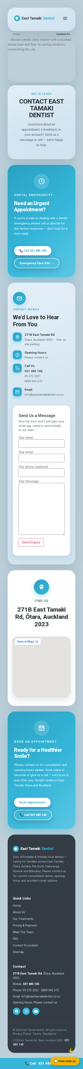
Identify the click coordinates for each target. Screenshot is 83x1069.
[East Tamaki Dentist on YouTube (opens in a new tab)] (35, 1011)
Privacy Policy (22, 1034)
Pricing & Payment (25, 925)
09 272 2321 (33, 376)
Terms (37, 1034)
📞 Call (41, 1063)
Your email (26, 452)
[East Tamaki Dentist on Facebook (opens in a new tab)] (16, 1011)
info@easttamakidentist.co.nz (44, 394)
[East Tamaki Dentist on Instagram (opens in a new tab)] (26, 1011)
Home (16, 34)
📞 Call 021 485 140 (32, 251)
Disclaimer (49, 1034)
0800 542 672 (33, 381)
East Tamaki (38, 18)
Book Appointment (32, 802)
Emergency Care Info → (37, 263)
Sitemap (18, 952)
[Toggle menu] (65, 18)
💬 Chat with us (65, 1061)
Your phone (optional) (33, 467)
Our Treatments (23, 919)
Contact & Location (25, 945)
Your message (29, 481)
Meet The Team (23, 932)
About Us (19, 912)
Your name (26, 438)
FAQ (15, 939)
